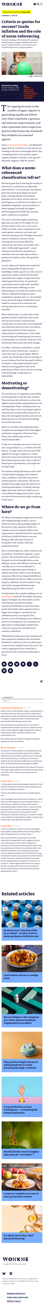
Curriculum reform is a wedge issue (21, 976)
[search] (38, 4)
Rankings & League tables (30, 93)
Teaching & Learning (29, 97)
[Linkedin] (10, 1273)
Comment (6, 15)
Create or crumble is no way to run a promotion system (21, 1195)
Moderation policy (16, 1294)
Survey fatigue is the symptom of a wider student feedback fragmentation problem (21, 1020)
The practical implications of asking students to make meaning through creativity (21, 1065)
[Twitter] (35, 3)
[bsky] (5, 1273)
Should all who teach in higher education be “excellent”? (21, 1153)
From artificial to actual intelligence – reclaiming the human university (21, 1110)
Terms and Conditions (17, 1297)
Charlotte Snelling (10, 85)
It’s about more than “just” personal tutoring (19, 1237)
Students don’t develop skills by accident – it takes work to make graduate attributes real (21, 933)
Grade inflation (28, 89)
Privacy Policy (14, 1301)
